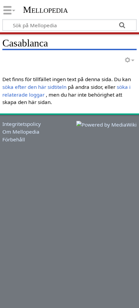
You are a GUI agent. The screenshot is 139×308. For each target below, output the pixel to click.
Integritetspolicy (21, 124)
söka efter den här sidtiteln (34, 86)
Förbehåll (13, 139)
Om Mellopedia (20, 131)
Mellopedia (45, 9)
